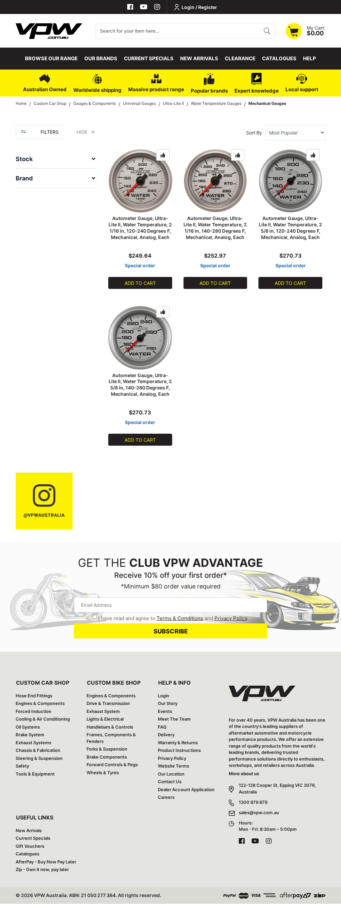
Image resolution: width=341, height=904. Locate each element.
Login (163, 695)
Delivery (166, 734)
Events (165, 711)
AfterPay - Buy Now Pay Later (46, 861)
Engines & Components (40, 703)
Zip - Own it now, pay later (42, 869)
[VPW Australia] (49, 30)
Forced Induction (33, 711)
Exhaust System (103, 711)
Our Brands (100, 58)
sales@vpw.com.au (259, 812)
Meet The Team (174, 719)
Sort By (254, 132)
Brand (24, 178)
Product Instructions (179, 750)
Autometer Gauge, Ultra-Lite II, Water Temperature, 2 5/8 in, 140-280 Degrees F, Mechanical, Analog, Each (140, 384)
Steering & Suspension (39, 758)
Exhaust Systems (33, 742)
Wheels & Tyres (103, 772)
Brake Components (107, 757)
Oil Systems (28, 727)
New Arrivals (199, 58)
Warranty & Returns (178, 742)
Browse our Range (51, 58)
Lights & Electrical (105, 719)
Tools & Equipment (35, 774)
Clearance (240, 58)
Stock (24, 158)
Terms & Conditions (180, 618)
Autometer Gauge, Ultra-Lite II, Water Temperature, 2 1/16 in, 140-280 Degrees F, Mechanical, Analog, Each (215, 227)
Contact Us (169, 781)
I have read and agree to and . (173, 618)
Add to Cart (140, 283)
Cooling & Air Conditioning (43, 719)
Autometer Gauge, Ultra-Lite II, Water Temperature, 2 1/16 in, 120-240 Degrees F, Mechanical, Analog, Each (140, 227)
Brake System (30, 734)
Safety (22, 766)
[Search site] (267, 31)
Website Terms (173, 766)
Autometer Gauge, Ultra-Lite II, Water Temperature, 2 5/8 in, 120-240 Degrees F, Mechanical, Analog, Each (290, 227)
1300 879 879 (253, 802)
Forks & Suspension (107, 749)
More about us (244, 773)
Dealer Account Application (186, 789)
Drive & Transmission (108, 703)
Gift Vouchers (30, 846)
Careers (166, 797)
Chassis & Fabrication (38, 750)
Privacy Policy (230, 618)
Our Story (167, 703)
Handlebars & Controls (110, 727)
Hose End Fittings (34, 695)
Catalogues (279, 58)
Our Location (171, 774)
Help (309, 58)
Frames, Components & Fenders (111, 738)
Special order (140, 265)
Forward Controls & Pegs (112, 764)
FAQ (162, 727)
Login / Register (199, 7)
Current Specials (148, 58)
